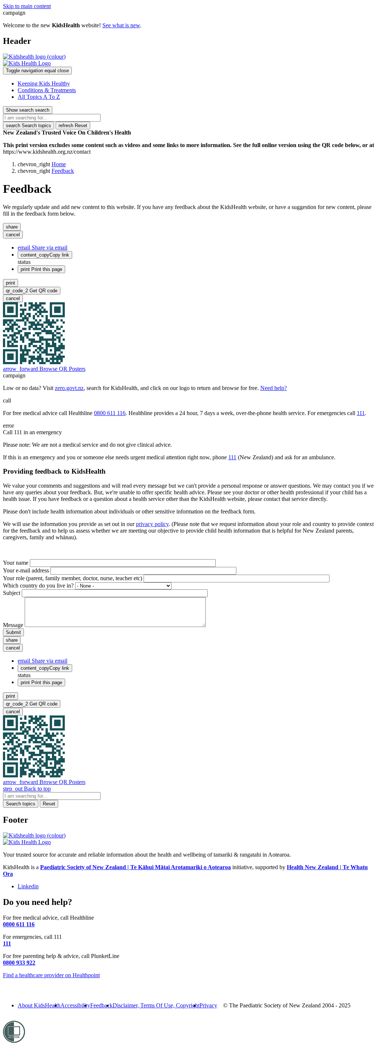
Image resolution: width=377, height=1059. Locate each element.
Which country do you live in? (38, 585)
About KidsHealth (39, 1005)
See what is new (121, 25)
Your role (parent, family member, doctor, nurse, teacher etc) (72, 578)
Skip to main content (27, 6)
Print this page (41, 269)
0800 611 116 (110, 413)
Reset (73, 125)
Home (59, 164)
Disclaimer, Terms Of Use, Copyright (156, 1005)
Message (13, 625)
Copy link (45, 255)
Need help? (273, 388)
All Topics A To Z (39, 97)
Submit (13, 632)
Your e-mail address (26, 570)
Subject (11, 593)
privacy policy (152, 524)
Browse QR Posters (44, 369)
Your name (15, 563)
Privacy (208, 1005)
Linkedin (28, 886)
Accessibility (75, 1005)
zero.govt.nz (69, 388)
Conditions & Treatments (47, 90)
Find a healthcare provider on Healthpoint (51, 975)
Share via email (42, 247)
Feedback (63, 171)
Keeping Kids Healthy (44, 83)
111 (361, 413)
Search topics (28, 125)
